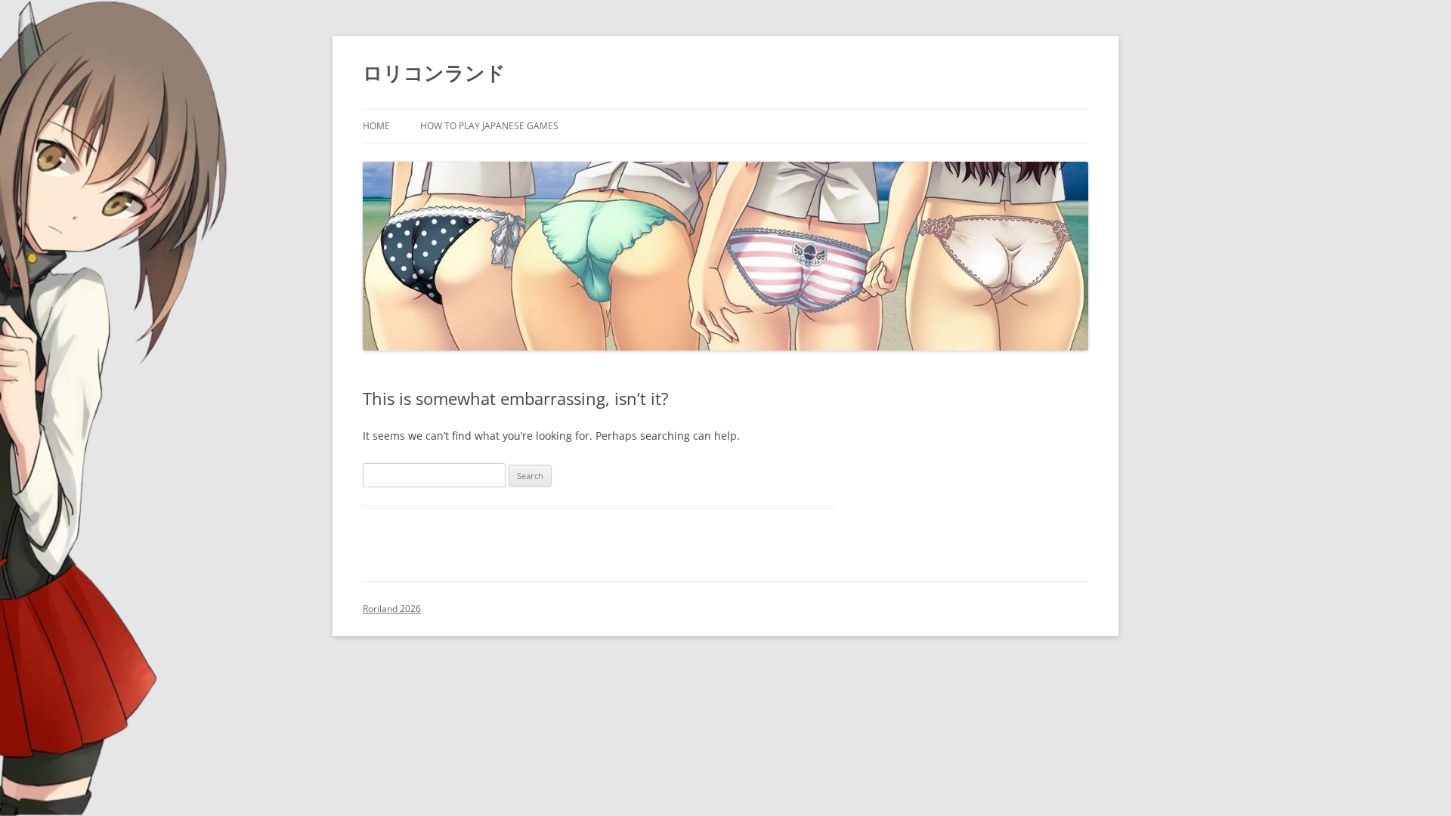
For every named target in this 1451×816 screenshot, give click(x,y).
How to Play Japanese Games (489, 125)
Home (376, 125)
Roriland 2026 (392, 608)
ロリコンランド (434, 72)
